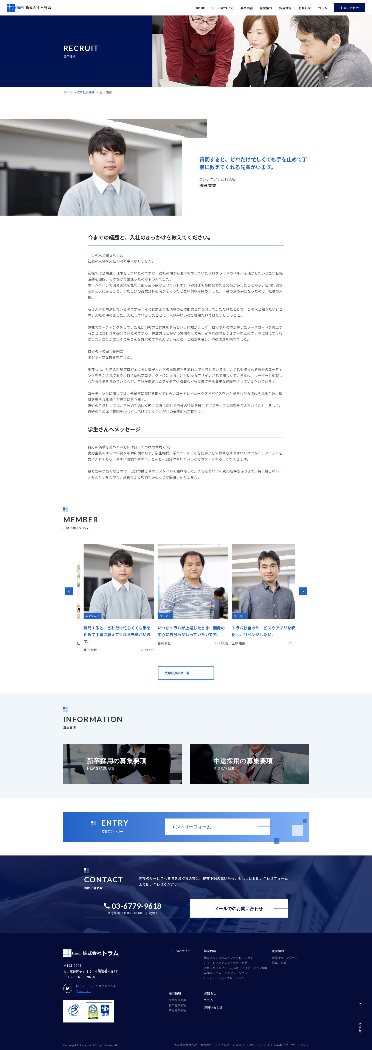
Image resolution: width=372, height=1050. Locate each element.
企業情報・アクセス (285, 958)
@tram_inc (83, 991)
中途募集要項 (177, 1010)
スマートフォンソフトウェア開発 (225, 963)
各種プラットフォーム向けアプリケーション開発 (236, 968)
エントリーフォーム (191, 826)
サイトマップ (300, 1045)
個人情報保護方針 (185, 1045)
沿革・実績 (279, 963)
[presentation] (69, 591)
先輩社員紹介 (86, 92)
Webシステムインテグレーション (226, 973)
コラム (322, 8)
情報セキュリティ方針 (214, 1045)
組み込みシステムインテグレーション (228, 958)
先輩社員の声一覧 (177, 673)
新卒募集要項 (177, 1005)
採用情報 (285, 8)
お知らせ (305, 8)
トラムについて (222, 8)
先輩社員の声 (177, 1000)
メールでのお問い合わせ (238, 908)
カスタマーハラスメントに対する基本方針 (260, 1045)
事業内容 (246, 8)
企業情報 (266, 8)
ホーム (67, 92)
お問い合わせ (213, 1007)
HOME (200, 8)
